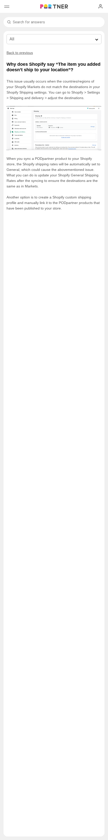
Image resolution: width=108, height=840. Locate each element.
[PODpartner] (54, 6)
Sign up (100, 6)
